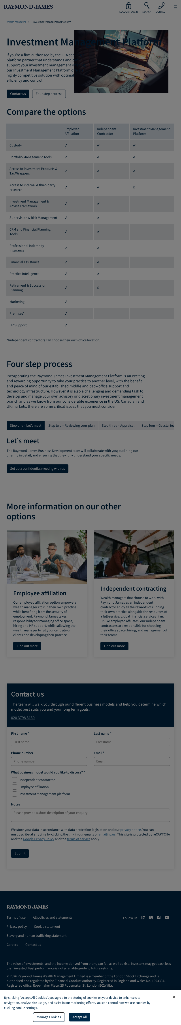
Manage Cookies (49, 1017)
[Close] (174, 997)
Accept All (79, 1017)
